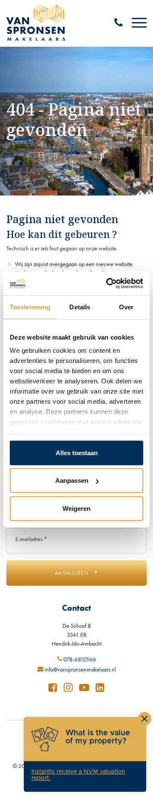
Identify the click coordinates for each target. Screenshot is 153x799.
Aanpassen (71, 480)
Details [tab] (79, 306)
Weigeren (76, 508)
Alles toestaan (77, 452)
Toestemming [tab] (30, 306)
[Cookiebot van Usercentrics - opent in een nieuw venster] (108, 283)
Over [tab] (126, 306)
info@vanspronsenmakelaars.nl (79, 669)
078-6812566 (79, 659)
